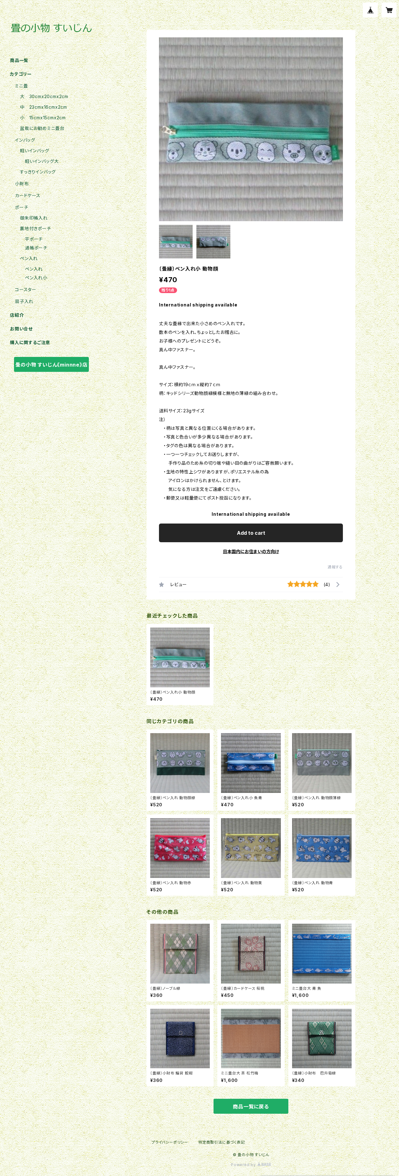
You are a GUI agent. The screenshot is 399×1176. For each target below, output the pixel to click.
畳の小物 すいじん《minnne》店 (51, 365)
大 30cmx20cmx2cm (44, 96)
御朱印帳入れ (34, 217)
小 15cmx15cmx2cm (43, 117)
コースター (25, 289)
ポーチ (21, 207)
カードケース (28, 195)
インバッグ (25, 140)
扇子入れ (24, 301)
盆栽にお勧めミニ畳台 (42, 128)
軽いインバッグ (34, 150)
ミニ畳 (21, 85)
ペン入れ (29, 258)
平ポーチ (34, 239)
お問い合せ (21, 328)
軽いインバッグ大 (42, 161)
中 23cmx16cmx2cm (43, 107)
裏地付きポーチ (35, 228)
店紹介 (17, 315)
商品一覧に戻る (251, 1106)
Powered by (244, 1164)
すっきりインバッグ (38, 171)
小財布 (22, 183)
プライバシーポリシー (169, 1142)
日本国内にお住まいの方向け (251, 551)
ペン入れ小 (36, 277)
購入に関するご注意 (30, 342)
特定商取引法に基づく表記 (221, 1142)
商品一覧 (19, 60)
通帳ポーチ (36, 247)
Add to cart (251, 533)
